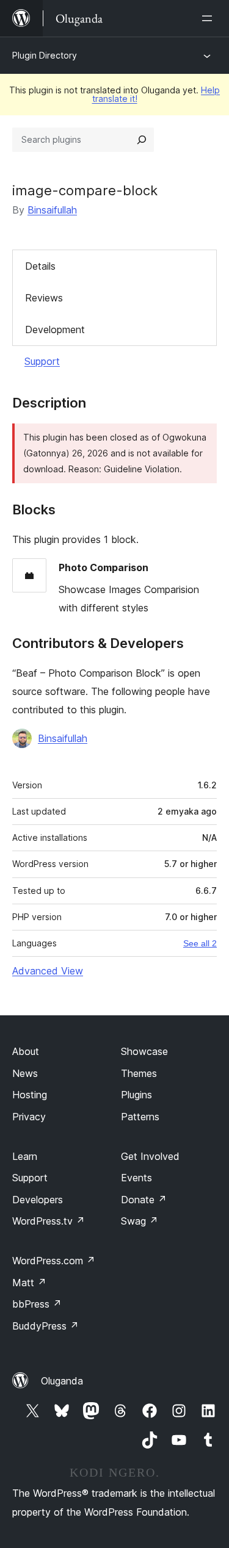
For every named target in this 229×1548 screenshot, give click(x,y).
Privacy (29, 1117)
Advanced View (47, 971)
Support (42, 361)
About (25, 1051)
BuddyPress (45, 1326)
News (25, 1073)
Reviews (44, 298)
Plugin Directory (44, 55)
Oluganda (62, 1381)
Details (40, 266)
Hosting (29, 1095)
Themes (139, 1073)
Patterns (140, 1117)
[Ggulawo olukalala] (209, 18)
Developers (37, 1199)
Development (55, 329)
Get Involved (150, 1156)
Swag (139, 1221)
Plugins (136, 1095)
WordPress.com (53, 1261)
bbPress (37, 1304)
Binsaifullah (52, 210)
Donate (144, 1199)
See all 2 (200, 943)
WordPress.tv (48, 1221)
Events (136, 1178)
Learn (24, 1156)
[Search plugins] (141, 140)
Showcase (144, 1051)
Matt (29, 1282)
